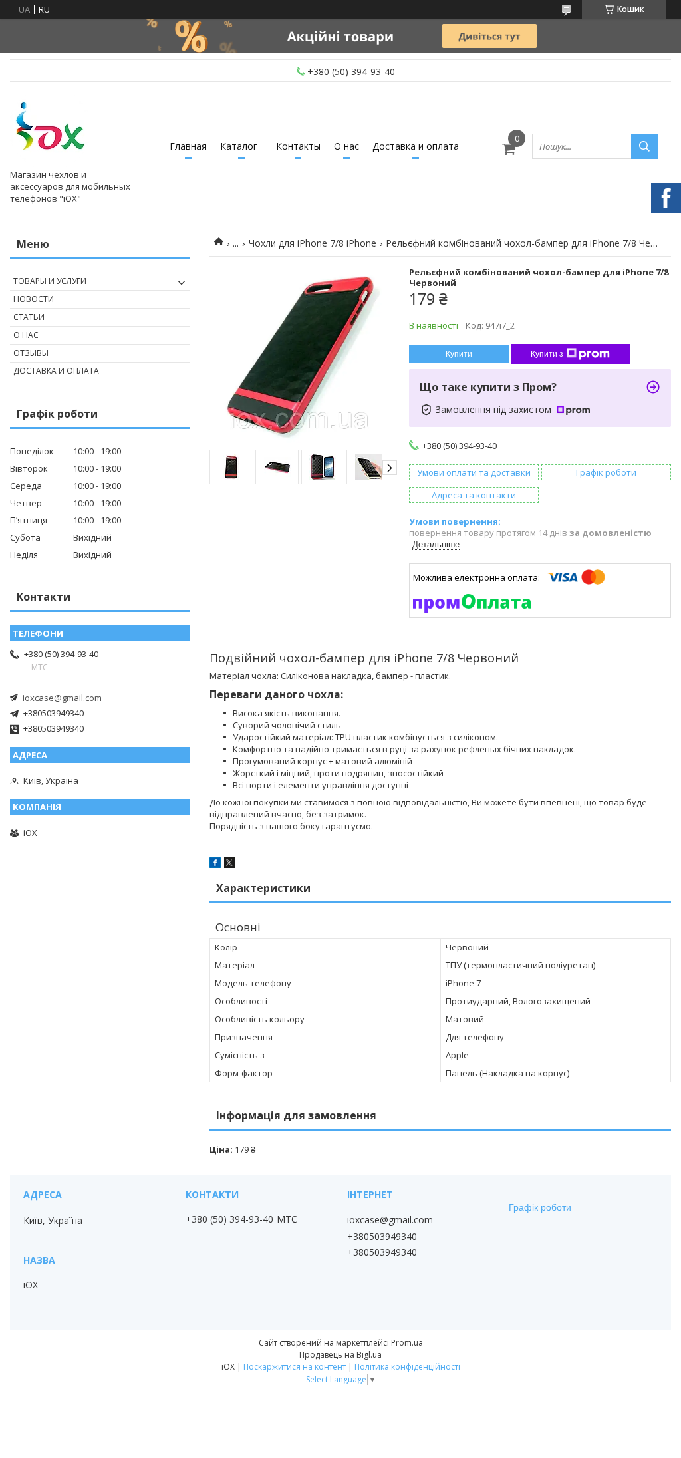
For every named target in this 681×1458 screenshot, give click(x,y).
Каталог (238, 146)
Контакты (298, 146)
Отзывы (31, 353)
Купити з (547, 354)
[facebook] (215, 865)
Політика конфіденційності (407, 1366)
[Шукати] (644, 146)
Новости (33, 299)
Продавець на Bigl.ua (340, 1354)
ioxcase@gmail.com (62, 697)
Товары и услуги (49, 281)
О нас (346, 146)
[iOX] (50, 128)
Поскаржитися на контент (294, 1366)
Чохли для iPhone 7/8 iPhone (312, 243)
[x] (229, 865)
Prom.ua (407, 1342)
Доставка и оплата (415, 146)
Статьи (29, 317)
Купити (459, 354)
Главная (188, 146)
